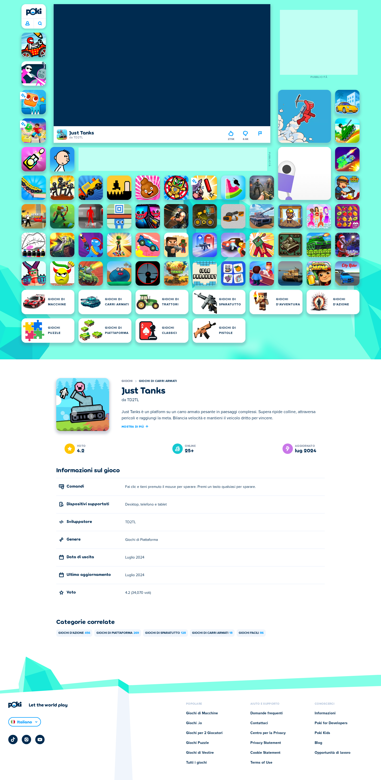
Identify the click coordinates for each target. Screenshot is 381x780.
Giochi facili (251, 633)
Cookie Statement (265, 753)
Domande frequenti (266, 713)
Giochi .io (194, 723)
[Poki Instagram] (26, 739)
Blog (318, 743)
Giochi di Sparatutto (165, 633)
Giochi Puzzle (197, 743)
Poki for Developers (331, 723)
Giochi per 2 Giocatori (204, 733)
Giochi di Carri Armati (158, 381)
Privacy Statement (265, 743)
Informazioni (325, 713)
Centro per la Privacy (268, 733)
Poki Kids (322, 733)
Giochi (127, 381)
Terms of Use (261, 762)
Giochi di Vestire (200, 753)
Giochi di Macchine (202, 713)
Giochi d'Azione (74, 633)
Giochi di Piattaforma (117, 633)
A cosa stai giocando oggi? (40, 24)
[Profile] (27, 24)
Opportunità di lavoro (332, 753)
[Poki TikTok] (13, 739)
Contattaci (259, 723)
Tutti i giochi (196, 762)
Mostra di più (133, 426)
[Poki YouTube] (40, 739)
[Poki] (33, 11)
